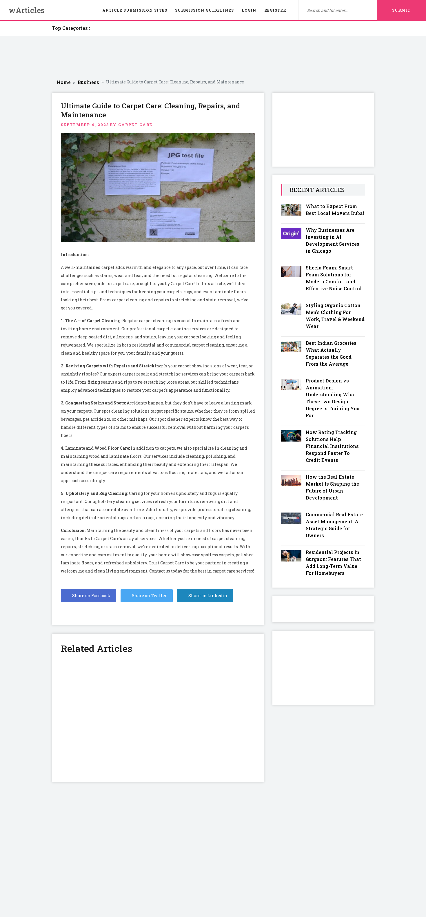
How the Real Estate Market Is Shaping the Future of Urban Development (332, 487)
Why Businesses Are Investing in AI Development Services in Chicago (332, 240)
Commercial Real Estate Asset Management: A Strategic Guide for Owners (334, 524)
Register (275, 10)
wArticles (27, 10)
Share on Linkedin (207, 595)
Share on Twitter (149, 595)
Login (249, 10)
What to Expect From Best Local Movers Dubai (335, 209)
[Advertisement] (213, 57)
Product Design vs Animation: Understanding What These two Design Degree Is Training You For (333, 398)
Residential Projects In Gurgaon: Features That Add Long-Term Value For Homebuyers (333, 562)
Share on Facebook (90, 595)
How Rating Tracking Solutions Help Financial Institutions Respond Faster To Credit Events (332, 446)
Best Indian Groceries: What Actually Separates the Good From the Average (332, 353)
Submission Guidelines (204, 10)
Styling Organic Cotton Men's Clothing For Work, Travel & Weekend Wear (335, 315)
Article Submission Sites (134, 10)
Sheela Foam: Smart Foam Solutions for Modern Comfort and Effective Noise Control (334, 278)
